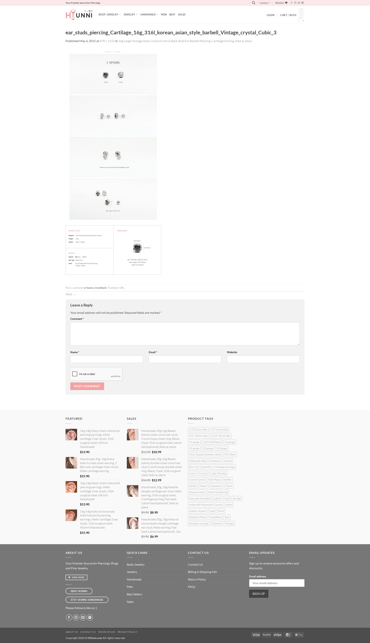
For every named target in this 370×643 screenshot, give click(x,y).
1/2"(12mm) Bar (198, 429)
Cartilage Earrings (225, 467)
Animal (228, 460)
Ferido (192, 485)
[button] (253, 3)
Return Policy (197, 579)
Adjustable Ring (197, 460)
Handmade (148, 14)
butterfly (206, 467)
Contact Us (195, 564)
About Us (72, 631)
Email (153, 352)
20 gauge (208, 448)
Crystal (203, 473)
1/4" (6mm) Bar (219, 429)
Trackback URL (116, 287)
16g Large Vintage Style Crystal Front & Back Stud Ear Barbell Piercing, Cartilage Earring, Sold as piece (185, 41)
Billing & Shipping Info (202, 572)
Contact (264, 2)
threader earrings (198, 523)
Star (227, 517)
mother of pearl (197, 511)
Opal (212, 511)
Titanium (217, 523)
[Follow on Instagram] (295, 3)
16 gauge (230, 442)
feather (227, 479)
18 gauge (194, 448)
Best (172, 14)
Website (232, 352)
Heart (229, 485)
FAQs (191, 586)
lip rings (237, 498)
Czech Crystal (196, 479)
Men (164, 14)
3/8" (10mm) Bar (198, 435)
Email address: (258, 576)
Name (74, 352)
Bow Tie (193, 467)
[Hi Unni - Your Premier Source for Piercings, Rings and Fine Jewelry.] (79, 14)
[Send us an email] (299, 3)
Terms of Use (106, 631)
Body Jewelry (108, 14)
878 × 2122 (107, 41)
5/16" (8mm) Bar (220, 435)
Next (71, 294)
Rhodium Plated (197, 517)
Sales (181, 14)
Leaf (227, 498)
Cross (192, 473)
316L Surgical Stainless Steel (205, 454)
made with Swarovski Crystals (205, 504)
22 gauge (222, 448)
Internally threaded (199, 498)
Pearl (221, 511)
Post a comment (74, 287)
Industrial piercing (218, 492)
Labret (217, 498)
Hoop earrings (197, 492)
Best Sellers (134, 594)
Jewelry (129, 14)
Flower (203, 485)
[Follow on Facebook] (291, 3)
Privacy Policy (128, 631)
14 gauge (194, 442)
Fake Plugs (214, 479)
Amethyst (215, 460)
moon (229, 504)
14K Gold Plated (212, 442)
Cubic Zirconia (218, 473)
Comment (77, 318)
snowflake (215, 517)
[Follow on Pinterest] (302, 3)
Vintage (229, 523)
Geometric (216, 485)
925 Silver (230, 454)
